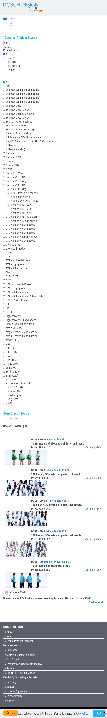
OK (99, 713)
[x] (105, 711)
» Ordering (10, 682)
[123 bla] (11, 23)
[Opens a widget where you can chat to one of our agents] (10, 713)
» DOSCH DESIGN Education (20, 673)
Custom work (96, 602)
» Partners (10, 668)
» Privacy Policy (13, 696)
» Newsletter (11, 650)
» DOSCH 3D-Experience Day (20, 654)
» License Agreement (16, 691)
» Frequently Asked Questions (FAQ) (24, 663)
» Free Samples (13, 659)
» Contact (10, 686)
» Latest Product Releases (19, 641)
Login (29, 10)
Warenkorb (35, 10)
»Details (88, 447)
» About (9, 631)
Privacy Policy (80, 713)
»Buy (98, 447)
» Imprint (9, 700)
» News (9, 636)
